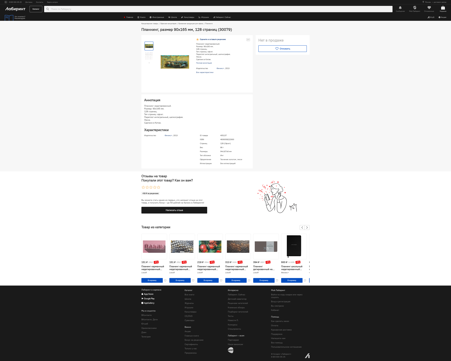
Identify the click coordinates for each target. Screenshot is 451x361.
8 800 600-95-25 (278, 357)
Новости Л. (233, 320)
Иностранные (158, 17)
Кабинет (275, 310)
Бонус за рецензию (194, 340)
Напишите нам (278, 338)
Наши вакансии (235, 344)
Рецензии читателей (238, 303)
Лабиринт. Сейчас (223, 17)
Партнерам (233, 340)
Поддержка (276, 334)
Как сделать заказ (280, 321)
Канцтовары (189, 17)
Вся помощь (277, 342)
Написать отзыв (174, 210)
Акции (443, 17)
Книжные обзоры (236, 307)
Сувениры (189, 320)
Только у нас (191, 348)
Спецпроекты (234, 329)
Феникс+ (220, 68)
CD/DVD (188, 316)
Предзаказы (191, 353)
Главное (129, 17)
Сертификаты (191, 344)
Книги (142, 17)
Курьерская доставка (281, 329)
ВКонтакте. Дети (149, 319)
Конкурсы (232, 324)
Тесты (230, 316)
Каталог (36, 9)
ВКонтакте (146, 315)
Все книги (189, 294)
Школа (174, 17)
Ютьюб (144, 323)
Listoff (144, 272)
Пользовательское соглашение (286, 347)
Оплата (274, 325)
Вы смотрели (277, 306)
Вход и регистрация (280, 301)
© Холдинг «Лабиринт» (281, 354)
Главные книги (192, 335)
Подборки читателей (238, 311)
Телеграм (146, 336)
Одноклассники (149, 328)
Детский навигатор (237, 299)
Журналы (189, 303)
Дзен (143, 332)
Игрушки (205, 17)
